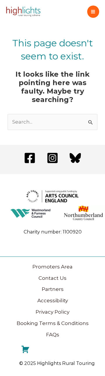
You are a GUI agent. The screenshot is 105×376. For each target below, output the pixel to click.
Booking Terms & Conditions (53, 323)
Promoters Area (52, 267)
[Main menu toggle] (93, 12)
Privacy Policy (52, 312)
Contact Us (52, 278)
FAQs (52, 335)
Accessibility (52, 300)
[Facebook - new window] (30, 158)
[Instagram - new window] (52, 158)
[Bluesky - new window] (75, 158)
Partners (53, 289)
